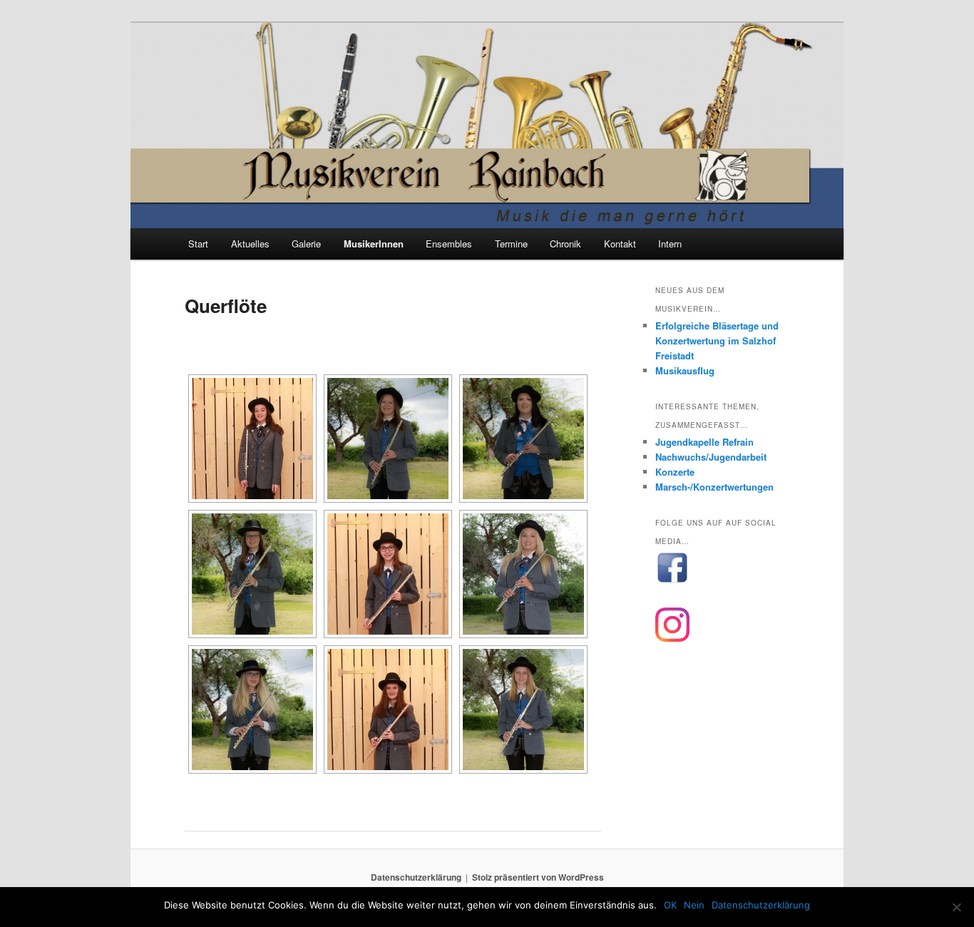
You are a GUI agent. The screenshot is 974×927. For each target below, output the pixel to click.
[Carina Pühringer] (387, 709)
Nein (694, 905)
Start (198, 243)
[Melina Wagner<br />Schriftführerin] (523, 709)
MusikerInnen (374, 243)
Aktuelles (250, 243)
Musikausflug (684, 370)
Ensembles (449, 243)
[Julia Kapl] (387, 574)
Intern (670, 243)
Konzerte (674, 471)
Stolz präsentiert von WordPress (538, 877)
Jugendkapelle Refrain (704, 442)
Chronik (565, 243)
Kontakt (620, 243)
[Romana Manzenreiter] (523, 574)
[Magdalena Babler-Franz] (252, 438)
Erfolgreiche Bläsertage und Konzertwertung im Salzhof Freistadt (717, 340)
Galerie (306, 243)
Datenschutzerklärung (416, 877)
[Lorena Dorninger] (387, 438)
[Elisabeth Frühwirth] (523, 438)
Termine (511, 243)
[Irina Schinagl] (252, 709)
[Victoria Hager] (252, 574)
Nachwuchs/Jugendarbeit (711, 457)
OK (670, 905)
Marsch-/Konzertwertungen (714, 486)
